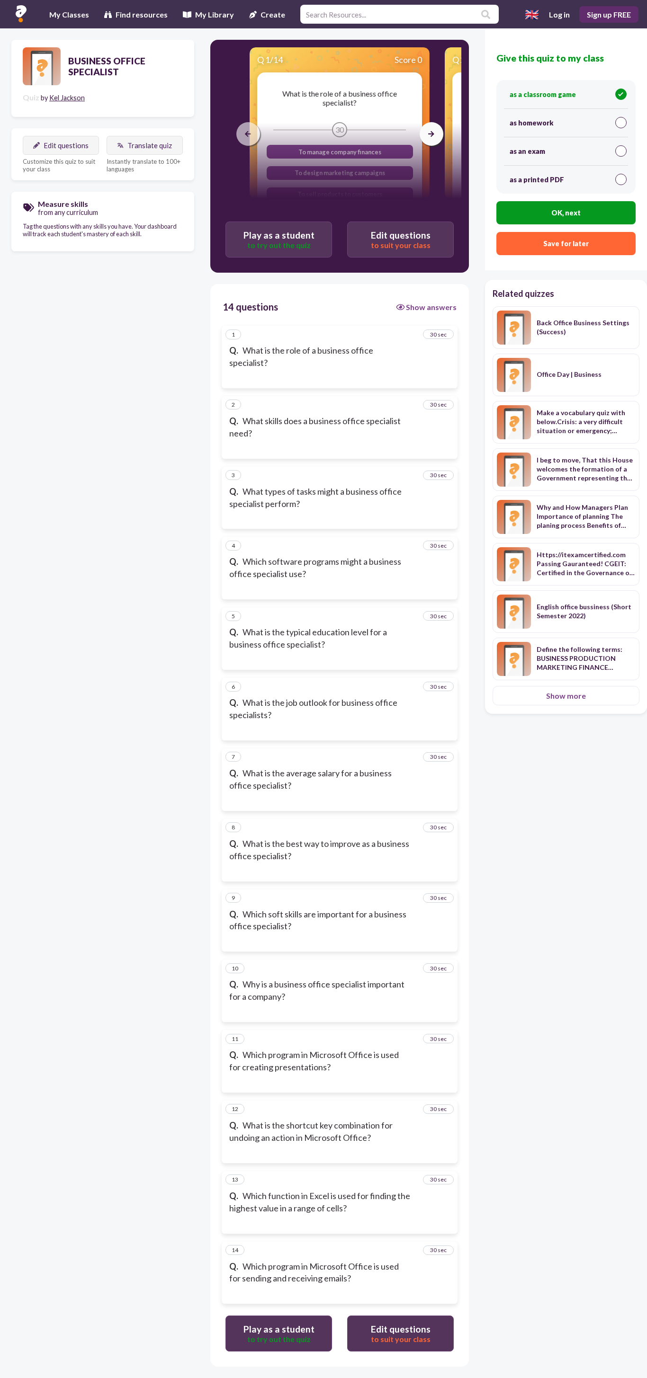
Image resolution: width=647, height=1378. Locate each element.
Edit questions (66, 145)
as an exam (527, 151)
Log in (559, 14)
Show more (566, 695)
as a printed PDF (537, 180)
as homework (531, 123)
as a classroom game (543, 94)
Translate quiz (149, 145)
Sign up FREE (609, 14)
